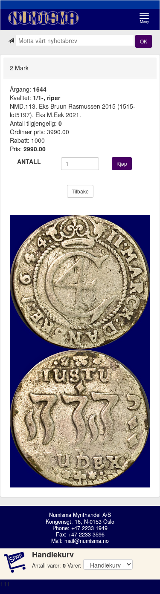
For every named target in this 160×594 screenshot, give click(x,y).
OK (143, 41)
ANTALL (29, 161)
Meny (146, 18)
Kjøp (121, 163)
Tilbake (80, 191)
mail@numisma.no (86, 541)
